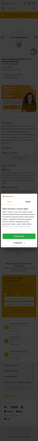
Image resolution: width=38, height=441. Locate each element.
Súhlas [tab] (9, 202)
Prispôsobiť (18, 243)
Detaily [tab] (28, 202)
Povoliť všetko (19, 236)
